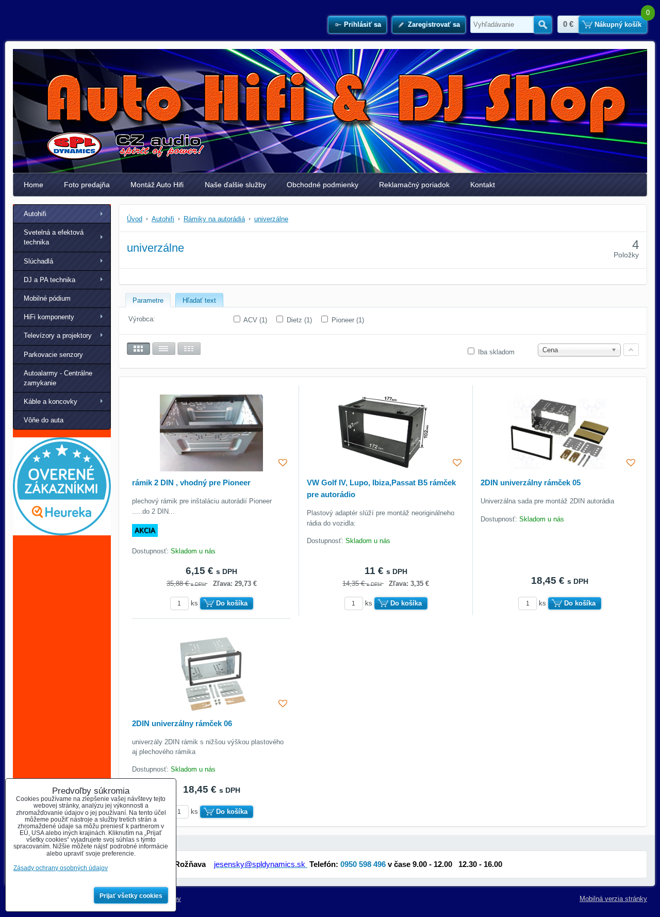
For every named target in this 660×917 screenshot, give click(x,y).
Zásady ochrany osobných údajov (60, 868)
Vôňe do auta (43, 420)
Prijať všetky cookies (131, 895)
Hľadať (543, 25)
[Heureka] (62, 533)
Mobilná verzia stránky (613, 899)
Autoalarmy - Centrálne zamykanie (58, 378)
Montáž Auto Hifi (157, 185)
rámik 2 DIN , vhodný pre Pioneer (191, 482)
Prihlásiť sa (362, 24)
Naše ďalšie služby (235, 185)
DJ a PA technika (49, 280)
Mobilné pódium (47, 298)
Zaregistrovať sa (434, 24)
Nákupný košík (618, 24)
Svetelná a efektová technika (54, 237)
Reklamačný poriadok (414, 185)
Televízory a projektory (58, 335)
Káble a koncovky (50, 401)
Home (33, 185)
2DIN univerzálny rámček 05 (531, 482)
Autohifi (35, 214)
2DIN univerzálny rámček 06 (182, 723)
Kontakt (482, 185)
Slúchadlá (38, 261)
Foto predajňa (87, 185)
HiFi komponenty (49, 317)
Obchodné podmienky (322, 185)
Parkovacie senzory (53, 354)
